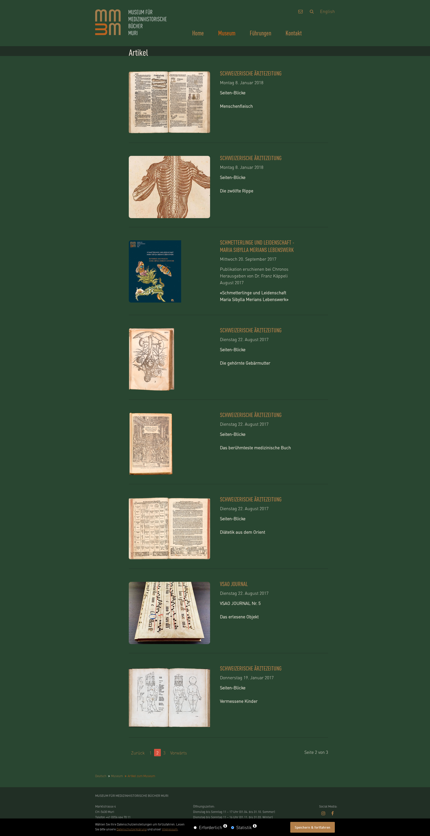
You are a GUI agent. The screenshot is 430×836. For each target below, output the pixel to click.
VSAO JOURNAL (234, 583)
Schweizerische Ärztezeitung (251, 73)
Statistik (244, 827)
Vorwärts (178, 753)
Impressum (170, 829)
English (327, 11)
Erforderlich (210, 827)
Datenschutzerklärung (131, 829)
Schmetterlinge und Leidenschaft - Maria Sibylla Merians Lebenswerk (257, 246)
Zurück (138, 753)
